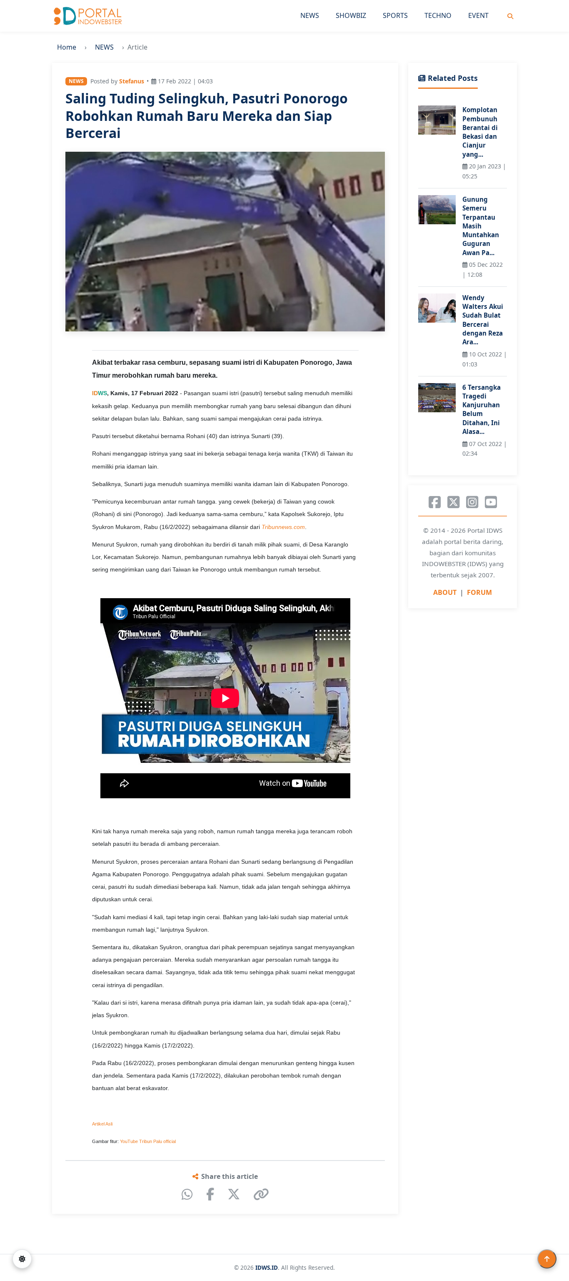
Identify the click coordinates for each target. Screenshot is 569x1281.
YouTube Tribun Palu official (148, 1141)
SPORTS (395, 15)
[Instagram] (472, 502)
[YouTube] (491, 502)
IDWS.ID (266, 1267)
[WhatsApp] (187, 1194)
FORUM (479, 592)
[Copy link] (261, 1194)
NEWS (309, 15)
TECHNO (438, 15)
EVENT (478, 15)
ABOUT (445, 592)
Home (66, 47)
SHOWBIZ (351, 15)
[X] (233, 1194)
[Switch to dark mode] (22, 1258)
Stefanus (131, 81)
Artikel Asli (102, 1123)
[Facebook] (210, 1194)
